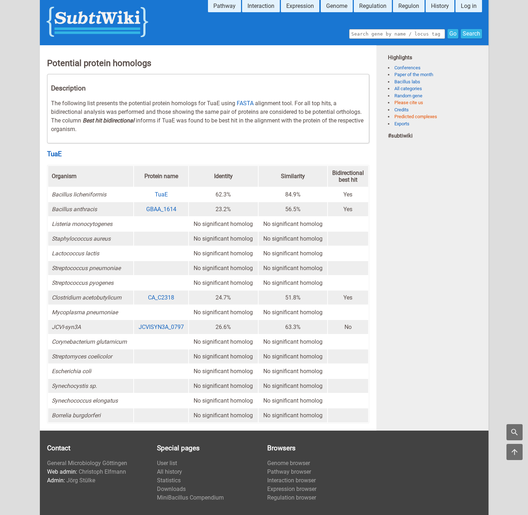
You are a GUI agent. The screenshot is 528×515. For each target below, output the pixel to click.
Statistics (169, 480)
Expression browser (291, 489)
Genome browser (288, 463)
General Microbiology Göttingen (87, 463)
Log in (469, 6)
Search (471, 33)
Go (453, 33)
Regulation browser (291, 497)
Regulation (372, 6)
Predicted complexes (415, 116)
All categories (408, 88)
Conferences (407, 67)
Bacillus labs (407, 81)
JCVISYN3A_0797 (161, 327)
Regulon (408, 6)
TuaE (54, 154)
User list (167, 463)
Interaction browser (291, 480)
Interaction (260, 6)
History (440, 6)
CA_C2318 (161, 297)
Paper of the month (413, 74)
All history (169, 471)
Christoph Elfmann (102, 471)
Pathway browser (289, 471)
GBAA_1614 (161, 209)
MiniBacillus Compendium (190, 497)
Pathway (224, 6)
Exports (401, 123)
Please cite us (408, 102)
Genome (336, 6)
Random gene (408, 95)
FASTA (245, 103)
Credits (401, 109)
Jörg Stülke (80, 480)
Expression (300, 6)
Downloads (171, 489)
